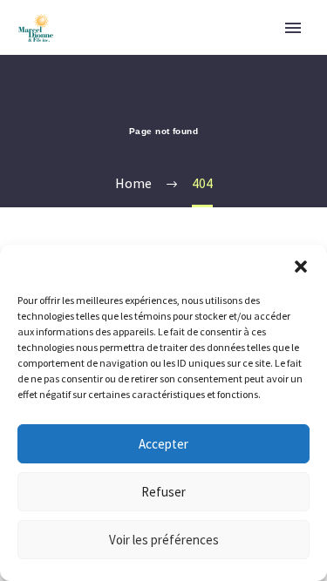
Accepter (163, 444)
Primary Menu (293, 28)
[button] (301, 266)
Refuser (163, 491)
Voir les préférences (164, 539)
